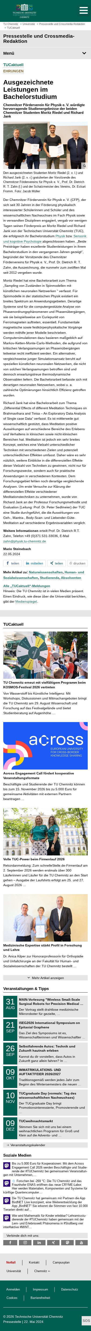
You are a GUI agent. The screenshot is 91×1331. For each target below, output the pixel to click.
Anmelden (13, 1289)
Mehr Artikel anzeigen (48, 978)
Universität (14, 1271)
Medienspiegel (26, 601)
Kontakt (34, 1262)
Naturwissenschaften (46, 572)
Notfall (11, 1262)
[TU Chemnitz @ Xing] (53, 1242)
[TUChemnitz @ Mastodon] (67, 1242)
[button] (79, 11)
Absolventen (71, 578)
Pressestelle (12, 1322)
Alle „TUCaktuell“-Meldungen (26, 586)
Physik (60, 236)
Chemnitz (40, 1271)
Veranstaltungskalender (27, 1145)
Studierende (49, 578)
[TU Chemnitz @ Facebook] (10, 1242)
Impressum (40, 1289)
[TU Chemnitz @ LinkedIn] (39, 1242)
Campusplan (61, 1262)
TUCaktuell (13, 65)
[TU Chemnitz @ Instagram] (25, 1242)
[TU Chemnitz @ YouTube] (81, 1242)
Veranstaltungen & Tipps (26, 988)
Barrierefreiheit (40, 1298)
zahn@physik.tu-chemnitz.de (24, 541)
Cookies (12, 1298)
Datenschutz (69, 1289)
